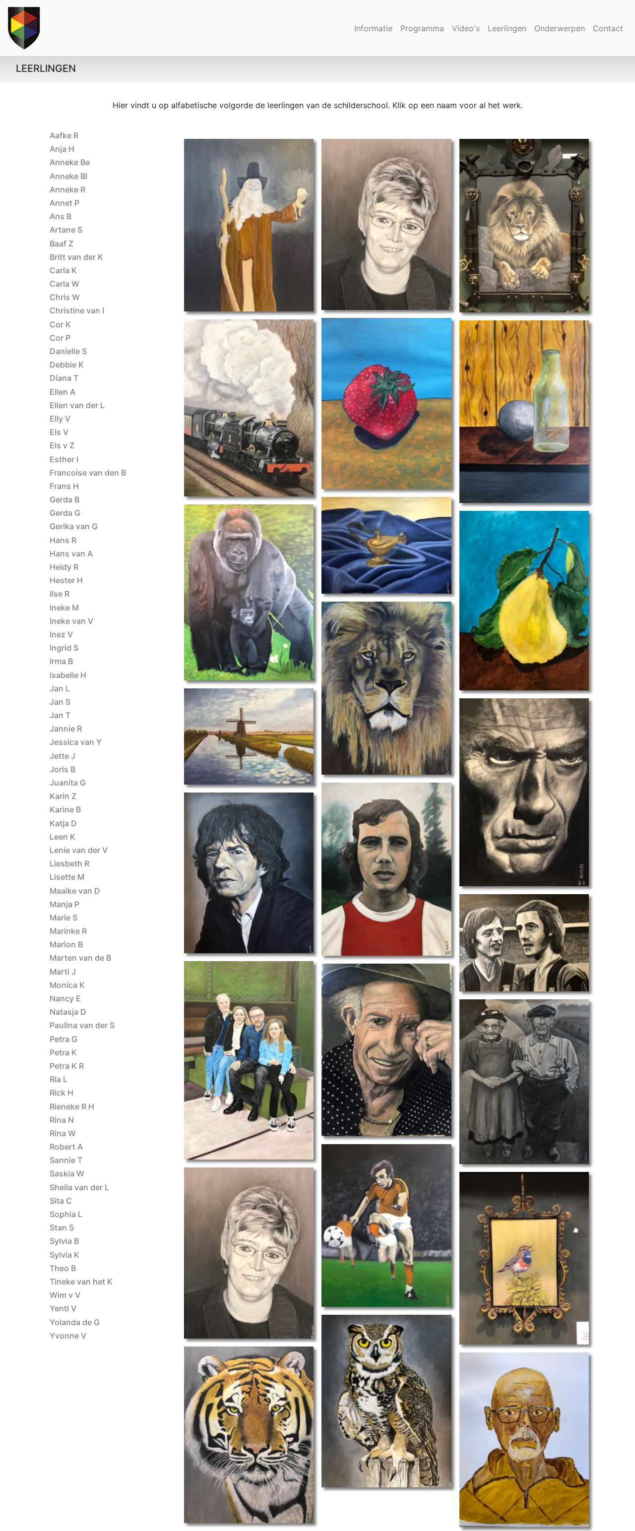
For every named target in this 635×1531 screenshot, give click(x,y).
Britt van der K (76, 257)
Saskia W (67, 1173)
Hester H (66, 580)
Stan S (62, 1227)
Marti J (63, 972)
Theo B (63, 1268)
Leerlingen (509, 28)
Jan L (60, 688)
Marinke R (68, 931)
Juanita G (68, 783)
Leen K (62, 837)
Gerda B (64, 499)
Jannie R (66, 729)
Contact (608, 28)
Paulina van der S (82, 1025)
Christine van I (77, 310)
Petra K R (67, 1066)
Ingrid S (64, 648)
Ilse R (59, 594)
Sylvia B (64, 1241)
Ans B (60, 216)
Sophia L (66, 1214)
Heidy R (64, 567)
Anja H (62, 149)
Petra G (63, 1039)
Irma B (61, 661)
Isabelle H (68, 675)
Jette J (62, 756)
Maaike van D (75, 891)
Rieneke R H (72, 1106)
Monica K (67, 985)
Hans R (63, 540)
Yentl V (63, 1308)
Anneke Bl (68, 176)
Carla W (64, 284)
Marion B (66, 944)
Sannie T (66, 1160)
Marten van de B (80, 958)
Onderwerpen (559, 28)
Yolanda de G (75, 1322)
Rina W (63, 1133)
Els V (59, 432)
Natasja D (68, 1012)
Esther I (64, 459)
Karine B (65, 809)
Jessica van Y (76, 742)
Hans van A (71, 553)
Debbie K (67, 364)
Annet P (64, 203)
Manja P (64, 904)
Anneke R (67, 189)
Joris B (62, 769)
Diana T (64, 378)
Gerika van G (74, 526)
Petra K (63, 1052)
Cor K (60, 324)
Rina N (62, 1120)
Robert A (66, 1147)
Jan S (60, 702)
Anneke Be (70, 162)
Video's (466, 28)
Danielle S (68, 351)
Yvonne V (68, 1336)
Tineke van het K (81, 1281)
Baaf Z (61, 243)
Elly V (60, 419)
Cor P (60, 338)
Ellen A (62, 392)
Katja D (63, 823)
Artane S (66, 230)
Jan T (60, 715)
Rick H (61, 1093)
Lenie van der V (79, 850)
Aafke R (64, 135)
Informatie (373, 28)
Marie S (63, 917)
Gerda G (65, 513)
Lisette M (67, 877)
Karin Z (63, 796)
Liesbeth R (69, 863)
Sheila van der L (79, 1187)
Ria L (58, 1079)
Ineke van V (71, 621)
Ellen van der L (77, 405)
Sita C (61, 1201)
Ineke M (64, 607)
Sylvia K (64, 1255)
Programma (422, 28)
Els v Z (62, 445)
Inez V (61, 634)
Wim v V (65, 1295)
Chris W (65, 297)
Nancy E (65, 998)
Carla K (63, 270)
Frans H (64, 486)
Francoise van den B (88, 473)
